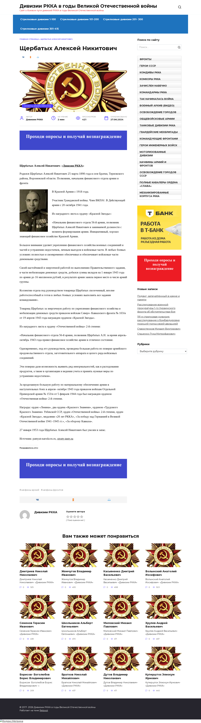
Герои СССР (148, 65)
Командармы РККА (153, 92)
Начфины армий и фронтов (37, 106)
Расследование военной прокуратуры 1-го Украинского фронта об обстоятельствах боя (156, 308)
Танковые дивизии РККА (157, 125)
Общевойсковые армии (157, 118)
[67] (73, 476)
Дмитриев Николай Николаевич (34, 573)
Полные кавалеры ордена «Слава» (159, 184)
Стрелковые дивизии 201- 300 (123, 19)
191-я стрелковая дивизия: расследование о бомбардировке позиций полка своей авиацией (158, 320)
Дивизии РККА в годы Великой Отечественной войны (88, 6)
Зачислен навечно (153, 85)
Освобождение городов (158, 112)
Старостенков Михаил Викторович (158, 328)
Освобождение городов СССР (158, 174)
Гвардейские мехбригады (159, 132)
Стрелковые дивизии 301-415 (39, 28)
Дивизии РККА (73, 165)
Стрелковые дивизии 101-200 (79, 19)
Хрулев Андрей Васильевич (156, 624)
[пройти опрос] (73, 148)
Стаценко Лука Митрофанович (156, 333)
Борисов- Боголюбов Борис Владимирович (35, 676)
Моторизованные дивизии (153, 154)
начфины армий (30, 490)
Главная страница (29, 39)
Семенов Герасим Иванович (32, 624)
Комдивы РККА (150, 72)
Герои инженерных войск (158, 145)
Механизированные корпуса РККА (154, 194)
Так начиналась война (157, 99)
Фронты (145, 59)
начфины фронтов (53, 490)
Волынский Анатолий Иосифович (161, 573)
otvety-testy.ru (65, 438)
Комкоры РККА (150, 79)
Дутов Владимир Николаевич (115, 676)
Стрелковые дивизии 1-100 (38, 19)
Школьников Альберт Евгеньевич (77, 624)
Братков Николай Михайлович (74, 676)
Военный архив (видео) (157, 105)
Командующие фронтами (159, 138)
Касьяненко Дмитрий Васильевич (118, 573)
